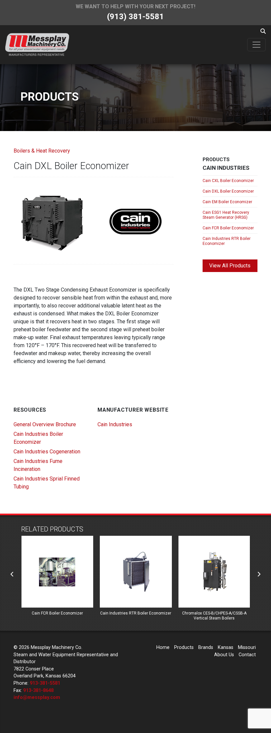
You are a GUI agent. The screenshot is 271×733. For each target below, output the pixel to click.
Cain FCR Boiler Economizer (228, 228)
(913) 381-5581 (135, 16)
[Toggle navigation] (256, 44)
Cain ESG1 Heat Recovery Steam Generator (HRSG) (226, 215)
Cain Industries (114, 424)
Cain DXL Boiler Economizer (228, 191)
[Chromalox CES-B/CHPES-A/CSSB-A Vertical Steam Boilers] (136, 572)
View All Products (230, 265)
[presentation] (12, 574)
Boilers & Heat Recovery (42, 151)
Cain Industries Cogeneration (47, 451)
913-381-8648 (38, 690)
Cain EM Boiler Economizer (227, 202)
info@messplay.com (37, 697)
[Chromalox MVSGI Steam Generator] (214, 572)
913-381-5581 (45, 683)
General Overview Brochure (45, 424)
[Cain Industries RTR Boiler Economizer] (57, 572)
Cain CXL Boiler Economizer (228, 180)
